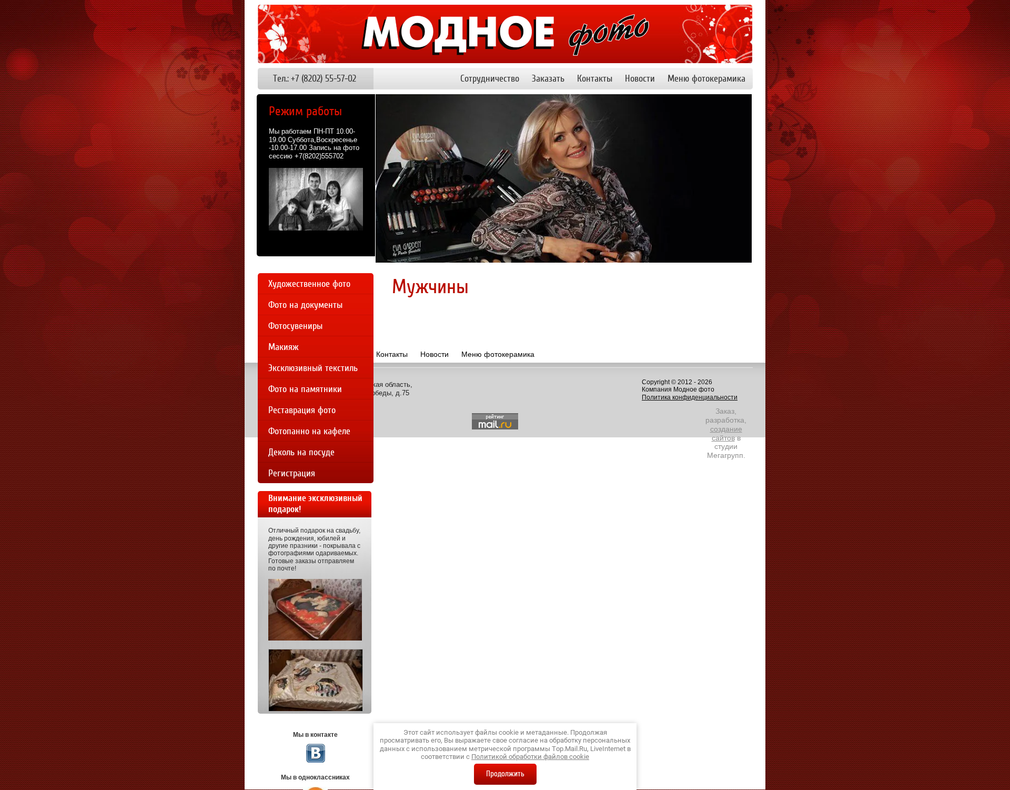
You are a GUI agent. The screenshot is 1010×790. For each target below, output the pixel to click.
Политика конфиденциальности (690, 397)
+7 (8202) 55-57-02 (323, 78)
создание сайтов (726, 433)
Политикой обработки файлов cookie (530, 757)
